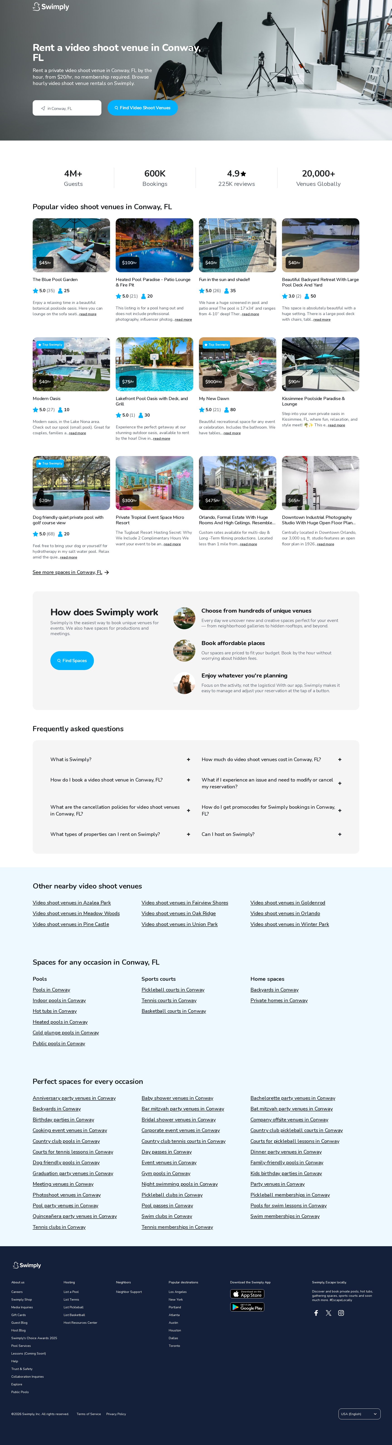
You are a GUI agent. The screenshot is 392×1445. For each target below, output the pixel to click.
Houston (175, 1330)
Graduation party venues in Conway (73, 1173)
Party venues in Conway (277, 1184)
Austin (173, 1323)
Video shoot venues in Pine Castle (71, 924)
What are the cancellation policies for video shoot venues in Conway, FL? (114, 810)
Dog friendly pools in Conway (66, 1162)
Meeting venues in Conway (63, 1184)
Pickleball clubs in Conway (172, 1195)
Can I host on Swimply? (228, 834)
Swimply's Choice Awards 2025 (34, 1338)
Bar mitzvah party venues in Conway (183, 1108)
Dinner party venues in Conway (286, 1152)
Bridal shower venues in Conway (179, 1119)
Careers (17, 1292)
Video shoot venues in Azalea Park (72, 902)
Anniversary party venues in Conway (74, 1098)
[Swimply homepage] (196, 6)
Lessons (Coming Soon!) (28, 1353)
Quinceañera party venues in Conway (75, 1216)
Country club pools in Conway (66, 1141)
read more (87, 314)
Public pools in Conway (59, 1043)
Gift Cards (18, 1315)
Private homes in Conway (279, 1000)
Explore (16, 1384)
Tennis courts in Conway (169, 1000)
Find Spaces (74, 661)
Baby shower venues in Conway (177, 1098)
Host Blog (18, 1330)
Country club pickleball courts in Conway (296, 1130)
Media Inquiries (22, 1307)
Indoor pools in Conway (59, 1000)
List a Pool (71, 1292)
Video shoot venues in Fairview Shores (185, 902)
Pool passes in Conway (167, 1205)
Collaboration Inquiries (27, 1377)
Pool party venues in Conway (65, 1205)
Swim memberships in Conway (284, 1216)
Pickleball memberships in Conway (290, 1195)
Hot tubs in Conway (55, 1011)
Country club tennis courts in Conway (183, 1141)
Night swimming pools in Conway (180, 1184)
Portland (175, 1307)
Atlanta (174, 1315)
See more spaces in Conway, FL (67, 572)
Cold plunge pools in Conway (66, 1032)
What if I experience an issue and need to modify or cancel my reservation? (267, 783)
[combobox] (67, 108)
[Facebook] (316, 1313)
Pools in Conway (51, 989)
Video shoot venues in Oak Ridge (179, 913)
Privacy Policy (116, 1414)
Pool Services (21, 1346)
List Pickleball (73, 1307)
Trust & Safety (21, 1369)
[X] (329, 1313)
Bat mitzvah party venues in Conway (291, 1108)
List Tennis (71, 1299)
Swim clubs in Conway (167, 1216)
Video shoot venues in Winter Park (289, 924)
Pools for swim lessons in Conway (288, 1205)
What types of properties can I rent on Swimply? (105, 834)
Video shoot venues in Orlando (285, 913)
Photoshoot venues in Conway (67, 1195)
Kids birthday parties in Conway (286, 1173)
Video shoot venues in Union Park (180, 924)
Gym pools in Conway (166, 1173)
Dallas (173, 1338)
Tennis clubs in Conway (59, 1227)
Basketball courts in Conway (174, 1011)
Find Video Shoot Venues (145, 108)
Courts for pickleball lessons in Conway (294, 1141)
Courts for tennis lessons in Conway (73, 1152)
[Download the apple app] (247, 1293)
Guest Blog (19, 1323)
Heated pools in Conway (60, 1022)
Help (14, 1361)
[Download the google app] (247, 1306)
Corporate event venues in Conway (181, 1130)
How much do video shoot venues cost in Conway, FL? (261, 759)
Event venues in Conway (169, 1162)
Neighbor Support (129, 1292)
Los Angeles (178, 1292)
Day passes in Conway (167, 1152)
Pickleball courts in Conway (173, 989)
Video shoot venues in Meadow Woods (76, 913)
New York (176, 1299)
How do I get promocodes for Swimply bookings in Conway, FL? (268, 810)
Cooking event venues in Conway (70, 1130)
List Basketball (74, 1315)
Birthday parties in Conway (63, 1119)
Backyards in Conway (274, 989)
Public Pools (20, 1392)
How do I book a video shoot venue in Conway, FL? (106, 780)
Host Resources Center (80, 1323)
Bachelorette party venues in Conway (292, 1098)
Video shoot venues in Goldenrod (287, 902)
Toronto (174, 1346)
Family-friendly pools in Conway (286, 1162)
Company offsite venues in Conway (289, 1119)
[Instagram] (341, 1313)
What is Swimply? (70, 759)
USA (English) (351, 1414)
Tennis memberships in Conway (177, 1227)
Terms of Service (89, 1414)
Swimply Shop (21, 1299)
